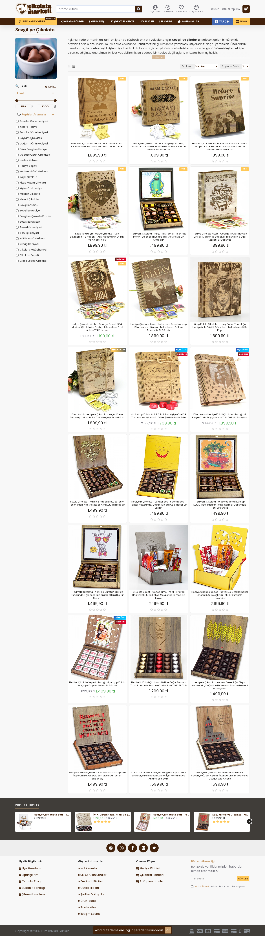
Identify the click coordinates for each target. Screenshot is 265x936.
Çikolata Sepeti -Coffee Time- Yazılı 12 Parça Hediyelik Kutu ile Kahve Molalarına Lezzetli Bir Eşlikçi (158, 595)
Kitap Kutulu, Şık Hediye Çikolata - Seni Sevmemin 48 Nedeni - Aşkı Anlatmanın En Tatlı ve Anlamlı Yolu (97, 237)
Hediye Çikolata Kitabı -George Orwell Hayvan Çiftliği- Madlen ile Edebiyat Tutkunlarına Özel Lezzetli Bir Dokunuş (220, 237)
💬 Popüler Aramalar (31, 114)
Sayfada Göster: (231, 66)
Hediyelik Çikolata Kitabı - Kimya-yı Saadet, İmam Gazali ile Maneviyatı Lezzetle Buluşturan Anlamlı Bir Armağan (159, 146)
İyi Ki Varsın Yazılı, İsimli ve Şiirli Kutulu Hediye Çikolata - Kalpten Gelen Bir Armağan (111, 814)
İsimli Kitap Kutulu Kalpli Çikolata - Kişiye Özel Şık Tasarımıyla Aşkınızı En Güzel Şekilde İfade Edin (158, 416)
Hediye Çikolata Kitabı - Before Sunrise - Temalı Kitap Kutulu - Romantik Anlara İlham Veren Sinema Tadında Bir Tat (220, 146)
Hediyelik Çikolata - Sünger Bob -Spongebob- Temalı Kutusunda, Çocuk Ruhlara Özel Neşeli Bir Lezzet (159, 505)
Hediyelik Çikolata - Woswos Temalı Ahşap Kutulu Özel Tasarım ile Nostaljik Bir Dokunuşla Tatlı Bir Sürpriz (219, 505)
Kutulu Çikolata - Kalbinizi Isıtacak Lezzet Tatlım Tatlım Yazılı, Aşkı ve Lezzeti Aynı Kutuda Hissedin (97, 503)
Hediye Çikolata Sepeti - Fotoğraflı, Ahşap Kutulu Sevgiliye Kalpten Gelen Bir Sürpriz (97, 684)
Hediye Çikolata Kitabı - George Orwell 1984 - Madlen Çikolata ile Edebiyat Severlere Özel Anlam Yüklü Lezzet (97, 327)
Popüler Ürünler (27, 805)
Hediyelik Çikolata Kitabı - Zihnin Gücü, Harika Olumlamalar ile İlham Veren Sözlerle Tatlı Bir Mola (97, 146)
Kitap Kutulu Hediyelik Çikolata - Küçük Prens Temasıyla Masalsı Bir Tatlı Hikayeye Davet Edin (97, 416)
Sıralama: (187, 66)
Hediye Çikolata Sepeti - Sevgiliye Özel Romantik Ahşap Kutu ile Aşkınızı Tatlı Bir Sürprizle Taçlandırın (219, 595)
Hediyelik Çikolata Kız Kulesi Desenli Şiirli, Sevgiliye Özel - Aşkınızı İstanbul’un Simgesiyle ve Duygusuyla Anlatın (219, 775)
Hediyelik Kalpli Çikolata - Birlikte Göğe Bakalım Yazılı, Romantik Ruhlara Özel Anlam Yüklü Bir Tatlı (158, 684)
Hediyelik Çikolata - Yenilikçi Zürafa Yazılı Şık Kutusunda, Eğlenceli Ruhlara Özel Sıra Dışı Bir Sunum (97, 595)
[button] (16, 821)
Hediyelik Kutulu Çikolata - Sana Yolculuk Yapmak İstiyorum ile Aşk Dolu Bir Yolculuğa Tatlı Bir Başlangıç (97, 775)
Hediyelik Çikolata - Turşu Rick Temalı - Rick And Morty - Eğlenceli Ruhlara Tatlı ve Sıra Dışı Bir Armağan (158, 237)
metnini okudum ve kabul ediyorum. (220, 886)
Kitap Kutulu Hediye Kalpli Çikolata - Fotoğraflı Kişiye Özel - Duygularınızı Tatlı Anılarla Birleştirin (220, 416)
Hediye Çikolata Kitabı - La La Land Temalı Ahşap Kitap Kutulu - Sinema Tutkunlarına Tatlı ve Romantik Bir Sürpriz (159, 327)
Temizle (52, 86)
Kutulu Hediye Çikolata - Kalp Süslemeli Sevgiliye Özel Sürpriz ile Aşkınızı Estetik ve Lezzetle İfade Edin (230, 814)
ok (168, 930)
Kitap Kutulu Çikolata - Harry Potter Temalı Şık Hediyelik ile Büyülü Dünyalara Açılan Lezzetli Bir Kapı (220, 327)
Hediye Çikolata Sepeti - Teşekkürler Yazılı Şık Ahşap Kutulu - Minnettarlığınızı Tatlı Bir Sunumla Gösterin (52, 814)
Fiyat (20, 93)
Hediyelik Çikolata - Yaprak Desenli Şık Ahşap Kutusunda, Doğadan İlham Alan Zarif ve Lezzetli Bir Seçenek (220, 685)
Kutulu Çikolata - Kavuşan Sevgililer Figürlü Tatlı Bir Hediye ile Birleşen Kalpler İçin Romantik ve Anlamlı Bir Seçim (158, 775)
